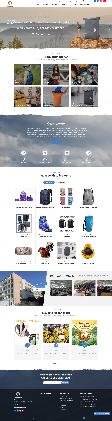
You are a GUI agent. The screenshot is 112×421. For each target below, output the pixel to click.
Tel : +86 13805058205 (87, 401)
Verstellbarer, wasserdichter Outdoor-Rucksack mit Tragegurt (88, 262)
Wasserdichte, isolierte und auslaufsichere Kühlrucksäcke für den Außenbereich (24, 262)
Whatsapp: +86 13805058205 (89, 406)
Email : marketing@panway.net (89, 404)
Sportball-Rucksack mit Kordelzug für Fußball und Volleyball (88, 208)
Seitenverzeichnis (45, 418)
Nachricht (74, 4)
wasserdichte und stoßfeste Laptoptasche (66, 401)
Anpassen (64, 4)
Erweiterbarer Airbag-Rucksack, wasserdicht (67, 235)
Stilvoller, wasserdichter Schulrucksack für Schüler (45, 235)
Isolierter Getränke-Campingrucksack (67, 208)
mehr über (56, 142)
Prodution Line (61, 297)
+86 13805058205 (64, 1)
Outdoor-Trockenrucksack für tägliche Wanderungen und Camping (67, 262)
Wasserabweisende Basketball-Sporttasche (67, 405)
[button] (3, 29)
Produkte (55, 4)
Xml (51, 418)
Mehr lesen (27, 356)
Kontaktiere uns (84, 4)
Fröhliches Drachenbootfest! (85, 349)
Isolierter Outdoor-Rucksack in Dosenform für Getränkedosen (88, 235)
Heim (38, 4)
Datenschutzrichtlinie (59, 418)
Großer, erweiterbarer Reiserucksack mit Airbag (45, 208)
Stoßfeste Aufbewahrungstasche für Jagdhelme (67, 408)
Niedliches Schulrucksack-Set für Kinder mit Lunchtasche (24, 208)
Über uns (45, 4)
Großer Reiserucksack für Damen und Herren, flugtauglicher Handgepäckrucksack (27, 349)
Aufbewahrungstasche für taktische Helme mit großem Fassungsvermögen (45, 262)
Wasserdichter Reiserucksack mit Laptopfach (24, 235)
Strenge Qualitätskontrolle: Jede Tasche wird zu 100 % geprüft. (56, 349)
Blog (42, 401)
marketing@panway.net (76, 1)
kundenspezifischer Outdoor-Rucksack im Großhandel (67, 397)
